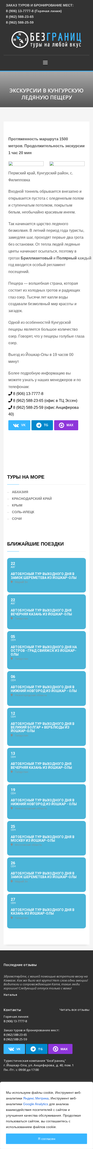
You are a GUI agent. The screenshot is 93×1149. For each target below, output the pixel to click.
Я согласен (46, 1139)
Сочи (17, 519)
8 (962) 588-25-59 (20, 22)
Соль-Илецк (23, 512)
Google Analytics (35, 1104)
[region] (46, 1115)
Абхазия (20, 492)
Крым (17, 505)
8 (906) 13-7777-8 (28, 394)
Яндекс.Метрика (36, 1098)
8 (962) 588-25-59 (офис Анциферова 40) (43, 410)
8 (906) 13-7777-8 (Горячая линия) (34, 11)
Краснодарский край (32, 499)
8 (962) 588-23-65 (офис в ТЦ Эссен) (45, 401)
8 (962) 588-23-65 (20, 17)
